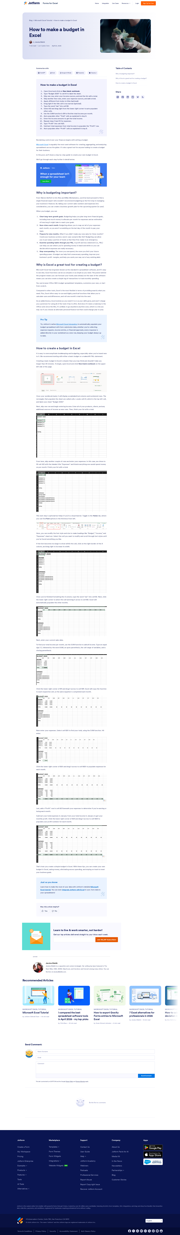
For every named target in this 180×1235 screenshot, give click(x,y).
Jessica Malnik (40, 42)
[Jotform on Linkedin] (137, 1230)
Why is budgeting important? (125, 74)
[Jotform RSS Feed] (149, 1230)
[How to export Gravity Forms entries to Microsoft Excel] (110, 996)
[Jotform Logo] (32, 3)
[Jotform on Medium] (141, 1230)
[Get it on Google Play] (153, 1147)
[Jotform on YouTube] (157, 1230)
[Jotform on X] (133, 1230)
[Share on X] (118, 97)
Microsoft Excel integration (66, 324)
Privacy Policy (69, 1081)
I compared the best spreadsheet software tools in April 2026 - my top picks (73, 1016)
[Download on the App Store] (153, 1154)
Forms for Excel (50, 3)
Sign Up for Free (148, 3)
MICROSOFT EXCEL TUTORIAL (34, 1009)
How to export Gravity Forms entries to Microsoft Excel (108, 1016)
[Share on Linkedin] (128, 97)
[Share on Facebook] (123, 97)
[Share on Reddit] (133, 97)
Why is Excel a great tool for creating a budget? (131, 78)
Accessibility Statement (68, 1231)
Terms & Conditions (24, 1231)
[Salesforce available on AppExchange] (153, 1162)
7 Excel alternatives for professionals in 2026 (141, 1014)
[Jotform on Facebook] (129, 1230)
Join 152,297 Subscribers (106, 940)
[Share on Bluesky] (138, 97)
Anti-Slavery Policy (88, 1231)
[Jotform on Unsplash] (161, 1230)
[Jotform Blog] (145, 1230)
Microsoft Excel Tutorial (35, 1012)
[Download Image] (104, 389)
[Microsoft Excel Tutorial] (38, 996)
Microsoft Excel (42, 144)
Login (137, 3)
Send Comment (146, 1076)
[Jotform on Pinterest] (153, 1230)
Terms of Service (80, 1081)
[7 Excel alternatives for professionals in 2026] (145, 996)
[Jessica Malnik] (30, 42)
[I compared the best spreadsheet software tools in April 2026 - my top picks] (74, 996)
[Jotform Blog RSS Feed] (143, 97)
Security (53, 1231)
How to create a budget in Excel (126, 83)
